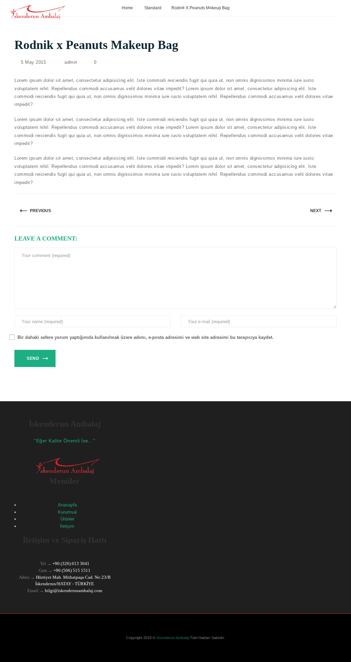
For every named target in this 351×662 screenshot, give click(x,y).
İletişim (67, 526)
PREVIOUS (40, 210)
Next (315, 210)
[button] (339, 444)
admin (70, 62)
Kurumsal (67, 512)
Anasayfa (67, 504)
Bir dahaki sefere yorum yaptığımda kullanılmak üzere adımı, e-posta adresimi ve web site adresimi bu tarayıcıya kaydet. (145, 337)
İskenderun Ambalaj (172, 638)
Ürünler (67, 519)
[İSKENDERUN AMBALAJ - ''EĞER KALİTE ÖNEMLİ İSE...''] (35, 11)
